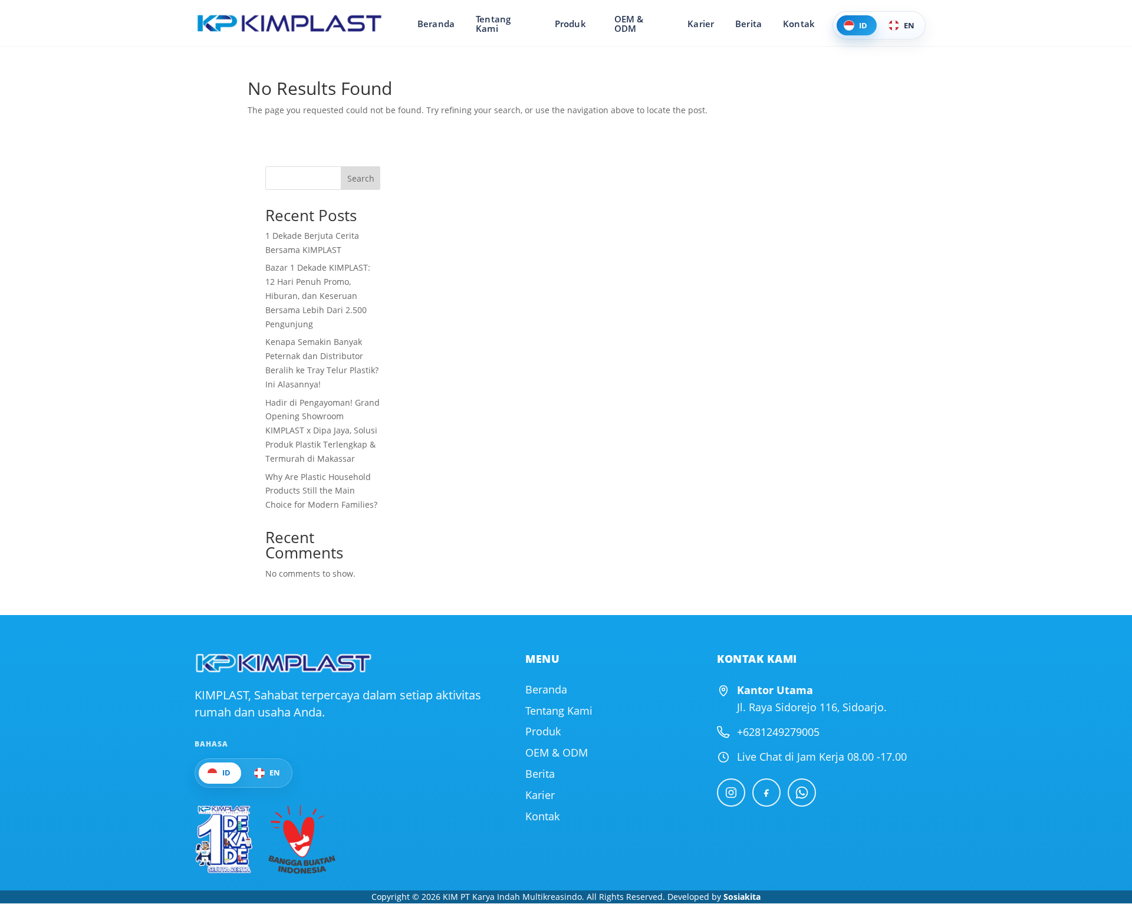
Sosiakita (742, 896)
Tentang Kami (493, 24)
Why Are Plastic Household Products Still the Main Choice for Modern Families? (321, 491)
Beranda (436, 23)
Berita (748, 23)
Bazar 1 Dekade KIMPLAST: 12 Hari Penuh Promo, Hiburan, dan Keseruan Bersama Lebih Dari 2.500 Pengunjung (317, 295)
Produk (570, 23)
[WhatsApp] (802, 792)
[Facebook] (766, 792)
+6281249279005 (778, 732)
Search (360, 178)
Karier (700, 23)
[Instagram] (731, 792)
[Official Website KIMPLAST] (283, 663)
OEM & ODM (629, 24)
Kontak (799, 23)
